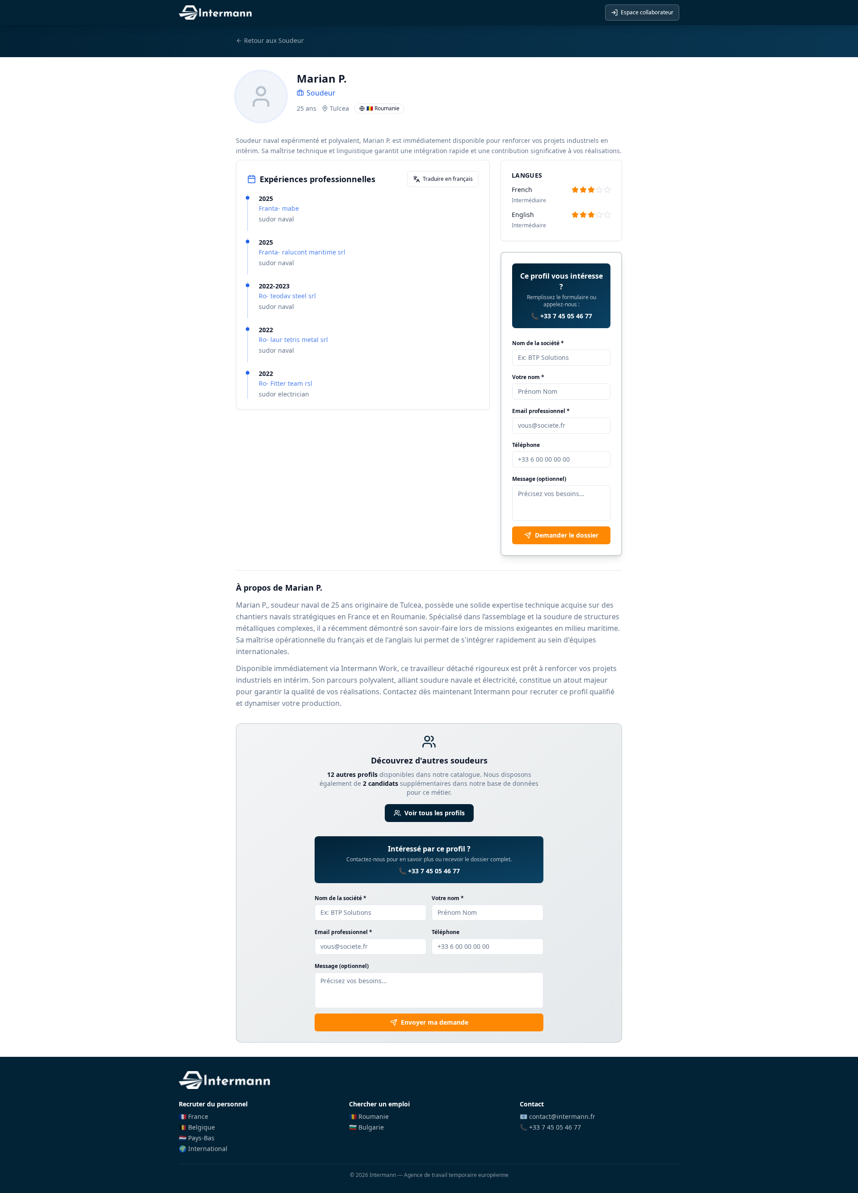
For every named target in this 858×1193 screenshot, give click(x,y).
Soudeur (321, 93)
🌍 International (203, 1148)
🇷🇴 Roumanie (369, 1116)
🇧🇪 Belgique (197, 1127)
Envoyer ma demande (434, 1022)
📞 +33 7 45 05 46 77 (561, 316)
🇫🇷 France (193, 1116)
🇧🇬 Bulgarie (366, 1127)
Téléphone (526, 445)
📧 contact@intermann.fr (557, 1116)
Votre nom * (528, 377)
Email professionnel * (541, 411)
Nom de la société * (538, 343)
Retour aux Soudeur (274, 40)
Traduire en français (448, 179)
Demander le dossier (566, 535)
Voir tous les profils (434, 813)
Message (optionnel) (539, 479)
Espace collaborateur (647, 12)
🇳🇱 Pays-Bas (196, 1138)
